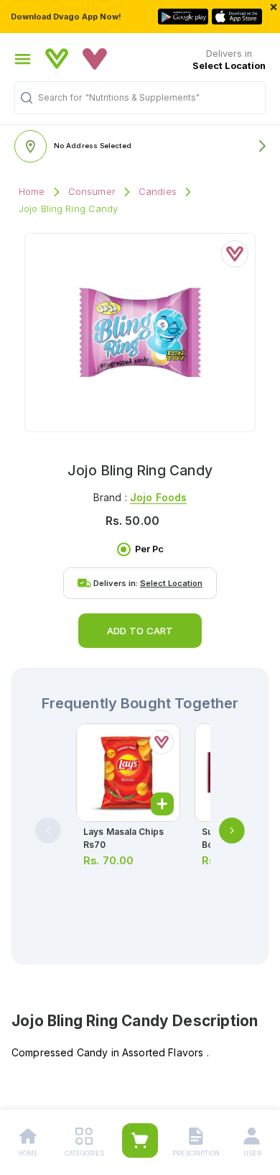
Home (32, 191)
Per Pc (149, 549)
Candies (158, 191)
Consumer (92, 191)
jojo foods (158, 497)
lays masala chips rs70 (123, 838)
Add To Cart (140, 630)
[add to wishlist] (234, 254)
